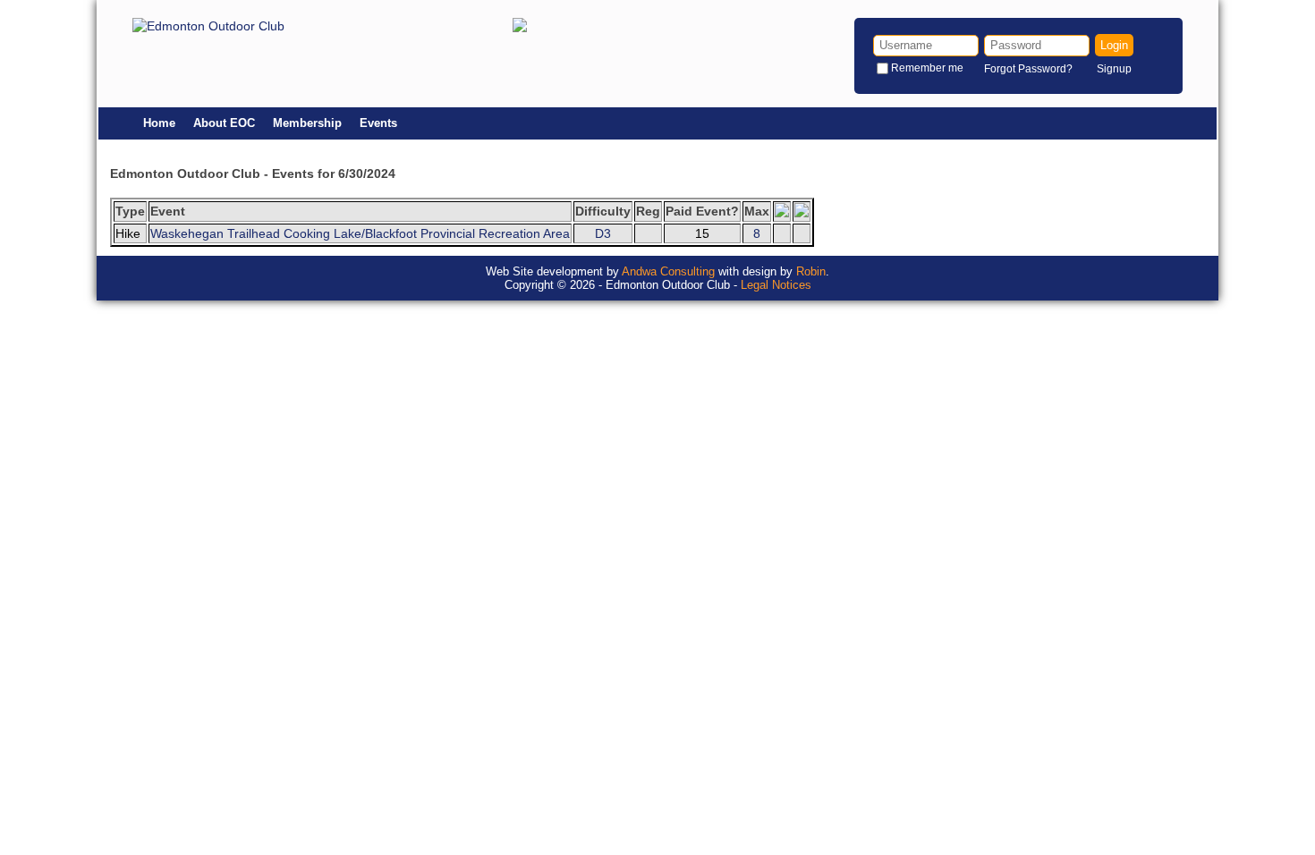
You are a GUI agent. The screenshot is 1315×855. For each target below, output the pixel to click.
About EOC (224, 123)
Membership (307, 123)
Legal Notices (776, 285)
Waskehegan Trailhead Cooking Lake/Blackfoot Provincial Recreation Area (360, 233)
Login (1114, 45)
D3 (603, 233)
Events (378, 123)
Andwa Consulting (668, 271)
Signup (1114, 69)
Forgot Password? (1028, 69)
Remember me (927, 68)
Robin (811, 271)
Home (159, 123)
